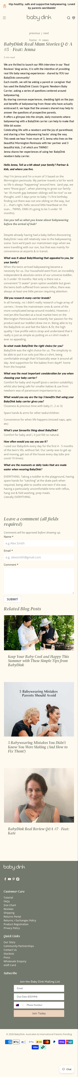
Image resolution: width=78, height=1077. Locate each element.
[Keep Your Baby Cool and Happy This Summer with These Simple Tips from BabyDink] (39, 632)
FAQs (7, 901)
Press (7, 957)
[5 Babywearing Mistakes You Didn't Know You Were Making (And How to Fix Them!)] (39, 709)
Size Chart (10, 905)
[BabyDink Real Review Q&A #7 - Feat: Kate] (39, 795)
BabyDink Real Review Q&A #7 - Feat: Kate (38, 831)
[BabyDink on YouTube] (9, 879)
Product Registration (16, 924)
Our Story (9, 942)
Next (46, 33)
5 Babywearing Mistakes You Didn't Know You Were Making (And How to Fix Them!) (37, 747)
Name (8, 536)
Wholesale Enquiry (15, 961)
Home (33, 40)
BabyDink (19, 1034)
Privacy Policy (12, 928)
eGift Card (10, 965)
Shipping (9, 912)
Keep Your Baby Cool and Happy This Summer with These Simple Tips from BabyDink (38, 661)
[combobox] (19, 1005)
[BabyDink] (39, 18)
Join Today (39, 1013)
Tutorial (8, 897)
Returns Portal (12, 916)
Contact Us (10, 950)
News (45, 40)
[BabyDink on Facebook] (5, 879)
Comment (11, 564)
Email (8, 550)
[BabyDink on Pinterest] (13, 879)
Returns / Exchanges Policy (20, 920)
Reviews (8, 909)
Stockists (9, 953)
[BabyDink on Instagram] (17, 879)
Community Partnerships (19, 946)
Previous (34, 33)
